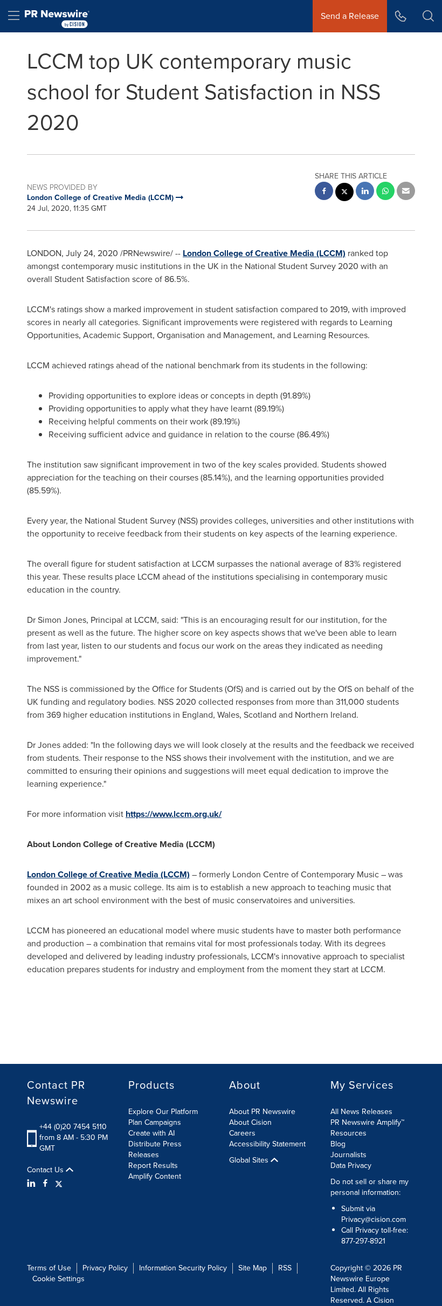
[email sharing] (406, 192)
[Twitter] (58, 1183)
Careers (242, 1133)
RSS (285, 1268)
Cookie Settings (58, 1278)
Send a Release (350, 16)
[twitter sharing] (344, 193)
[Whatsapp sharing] (385, 192)
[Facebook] (45, 1183)
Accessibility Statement (267, 1144)
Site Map (252, 1268)
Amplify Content (154, 1176)
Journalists (348, 1154)
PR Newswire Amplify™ (367, 1122)
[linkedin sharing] (365, 192)
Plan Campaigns (154, 1122)
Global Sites (250, 1160)
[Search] (428, 16)
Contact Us (46, 1170)
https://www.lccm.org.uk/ (174, 814)
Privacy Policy (105, 1268)
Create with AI (151, 1133)
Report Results (153, 1165)
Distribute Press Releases (155, 1149)
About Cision (250, 1122)
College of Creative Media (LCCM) (264, 253)
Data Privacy (350, 1165)
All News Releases (361, 1111)
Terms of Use (49, 1268)
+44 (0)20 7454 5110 (73, 1126)
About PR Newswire (262, 1111)
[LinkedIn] (32, 1183)
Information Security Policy (183, 1268)
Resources (348, 1133)
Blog (338, 1144)
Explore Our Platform (163, 1111)
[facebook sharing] (324, 192)
